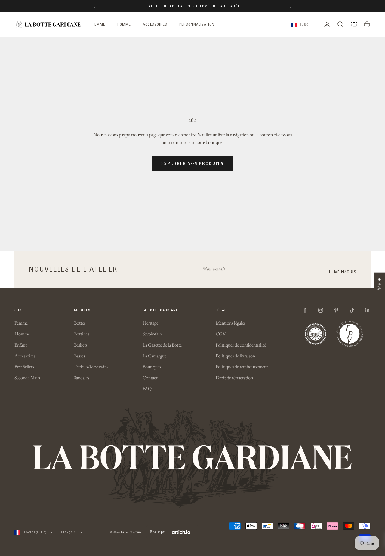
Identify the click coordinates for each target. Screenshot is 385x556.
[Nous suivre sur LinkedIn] (368, 310)
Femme (21, 323)
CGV (221, 334)
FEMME (99, 24)
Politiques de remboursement (242, 366)
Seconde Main (27, 377)
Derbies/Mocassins (91, 366)
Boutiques (152, 366)
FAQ (147, 388)
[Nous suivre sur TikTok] (352, 310)
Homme (22, 334)
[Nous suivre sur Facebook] (305, 310)
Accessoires (24, 356)
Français (68, 532)
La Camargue (154, 356)
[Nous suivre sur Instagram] (321, 310)
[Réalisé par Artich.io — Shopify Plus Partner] (181, 532)
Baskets (80, 345)
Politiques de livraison (235, 356)
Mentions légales (230, 323)
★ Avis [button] (379, 283)
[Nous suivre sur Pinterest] (336, 310)
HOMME (124, 24)
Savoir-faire (153, 334)
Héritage (150, 323)
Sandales (81, 377)
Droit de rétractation (234, 377)
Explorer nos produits (192, 163)
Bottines (81, 334)
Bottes (79, 323)
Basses (79, 356)
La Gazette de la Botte (162, 345)
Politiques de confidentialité (241, 345)
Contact (150, 377)
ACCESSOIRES (155, 24)
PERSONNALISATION (196, 24)
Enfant (20, 345)
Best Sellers (24, 366)
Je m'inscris (342, 272)
